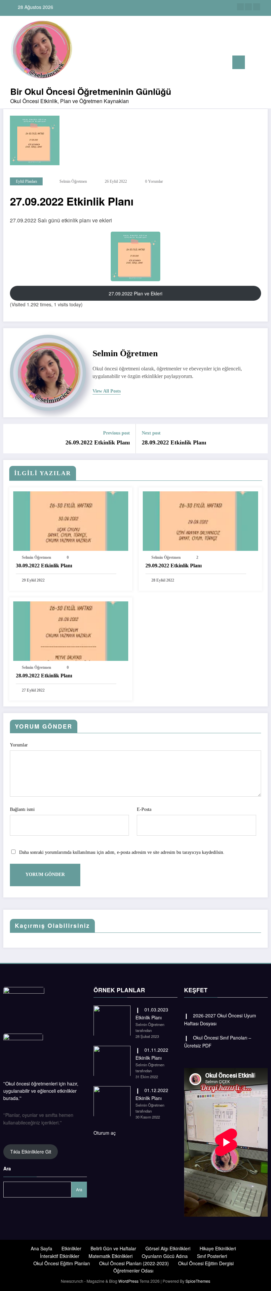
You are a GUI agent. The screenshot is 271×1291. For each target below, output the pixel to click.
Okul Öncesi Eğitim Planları (61, 1263)
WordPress (128, 1281)
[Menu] (238, 62)
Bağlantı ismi (22, 809)
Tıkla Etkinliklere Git (30, 1151)
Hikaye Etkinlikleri (218, 1248)
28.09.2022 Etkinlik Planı (174, 442)
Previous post (116, 433)
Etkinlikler (71, 1248)
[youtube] (256, 6)
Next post (151, 433)
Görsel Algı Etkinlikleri (167, 1248)
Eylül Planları (26, 181)
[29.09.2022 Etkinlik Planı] (200, 520)
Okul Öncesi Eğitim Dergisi (206, 1263)
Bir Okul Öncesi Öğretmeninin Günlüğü (90, 91)
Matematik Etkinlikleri (111, 1256)
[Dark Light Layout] (263, 63)
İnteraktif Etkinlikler (59, 1256)
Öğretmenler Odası (133, 1270)
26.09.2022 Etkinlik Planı (97, 442)
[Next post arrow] (258, 438)
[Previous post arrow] (12, 438)
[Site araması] (253, 63)
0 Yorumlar (154, 181)
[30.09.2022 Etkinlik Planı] (71, 520)
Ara (7, 1168)
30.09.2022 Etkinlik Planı (44, 565)
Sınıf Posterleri (212, 1256)
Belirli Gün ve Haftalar (113, 1248)
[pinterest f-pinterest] (248, 6)
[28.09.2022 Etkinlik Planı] (71, 630)
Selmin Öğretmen (73, 181)
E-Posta (144, 809)
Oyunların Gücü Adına (165, 1256)
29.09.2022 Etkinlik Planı (173, 565)
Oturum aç (105, 1132)
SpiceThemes (197, 1281)
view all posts (107, 391)
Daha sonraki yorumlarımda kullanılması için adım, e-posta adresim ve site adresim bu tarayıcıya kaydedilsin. (121, 852)
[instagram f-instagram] (240, 6)
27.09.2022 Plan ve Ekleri (135, 293)
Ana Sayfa (41, 1248)
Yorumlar (19, 744)
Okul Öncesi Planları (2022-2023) (134, 1263)
